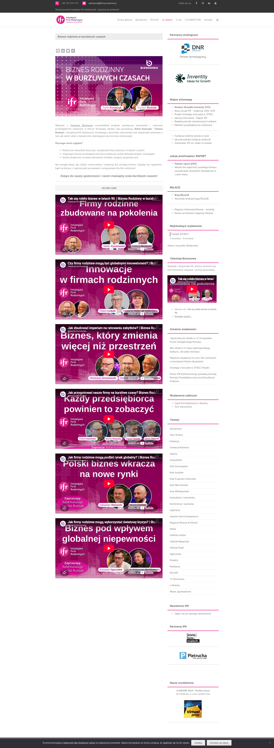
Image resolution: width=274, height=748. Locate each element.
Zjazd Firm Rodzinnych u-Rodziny (191, 403)
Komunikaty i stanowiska (182, 497)
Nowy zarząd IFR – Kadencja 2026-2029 (195, 110)
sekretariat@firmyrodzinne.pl (102, 3)
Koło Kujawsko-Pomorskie (183, 478)
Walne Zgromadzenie (180, 591)
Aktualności (141, 19)
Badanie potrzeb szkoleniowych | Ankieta (195, 121)
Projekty (174, 560)
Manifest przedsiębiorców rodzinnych (193, 125)
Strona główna (124, 19)
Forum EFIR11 (180, 234)
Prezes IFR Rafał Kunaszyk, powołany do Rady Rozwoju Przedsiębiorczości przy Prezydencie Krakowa (193, 377)
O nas (179, 19)
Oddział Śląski (177, 547)
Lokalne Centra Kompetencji (184, 516)
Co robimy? (167, 19)
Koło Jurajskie (176, 472)
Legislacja (175, 510)
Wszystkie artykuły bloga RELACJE (192, 198)
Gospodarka (176, 459)
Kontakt (208, 19)
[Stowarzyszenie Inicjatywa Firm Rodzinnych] (69, 19)
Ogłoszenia (175, 553)
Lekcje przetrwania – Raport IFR (191, 117)
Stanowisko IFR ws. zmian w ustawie (193, 142)
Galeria (173, 453)
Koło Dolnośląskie (179, 466)
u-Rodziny (175, 585)
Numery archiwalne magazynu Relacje (194, 213)
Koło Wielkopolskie (179, 491)
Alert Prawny (176, 434)
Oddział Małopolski (179, 541)
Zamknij (198, 742)
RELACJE (154, 19)
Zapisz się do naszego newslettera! (193, 613)
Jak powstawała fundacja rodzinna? (193, 139)
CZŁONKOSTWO (193, 19)
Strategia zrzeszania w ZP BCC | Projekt (189, 367)
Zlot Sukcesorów (183, 406)
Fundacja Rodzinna (179, 447)
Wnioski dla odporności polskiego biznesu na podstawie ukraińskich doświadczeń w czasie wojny (195, 171)
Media (173, 528)
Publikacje (175, 566)
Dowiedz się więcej (219, 742)
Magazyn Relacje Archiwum (184, 522)
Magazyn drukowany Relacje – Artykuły (194, 209)
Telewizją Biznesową (81, 125)
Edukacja (174, 441)
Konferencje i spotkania (182, 503)
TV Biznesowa (177, 579)
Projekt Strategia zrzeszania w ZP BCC (194, 114)
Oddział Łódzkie (178, 535)
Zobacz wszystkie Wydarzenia (182, 245)
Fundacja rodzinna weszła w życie (192, 135)
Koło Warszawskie (179, 485)
